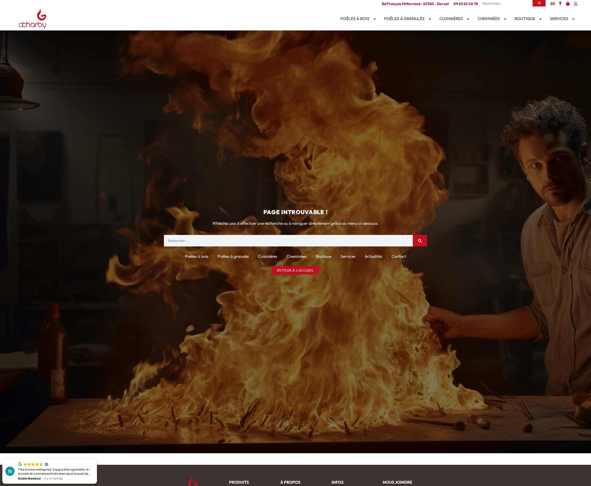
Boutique (323, 256)
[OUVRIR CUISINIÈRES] (467, 19)
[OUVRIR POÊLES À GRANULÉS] (429, 19)
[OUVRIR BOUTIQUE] (540, 19)
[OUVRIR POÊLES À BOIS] (374, 19)
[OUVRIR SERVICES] (573, 19)
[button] (96, 459)
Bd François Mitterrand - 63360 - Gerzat (415, 3)
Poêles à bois (196, 256)
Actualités (373, 256)
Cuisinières (267, 256)
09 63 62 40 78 (465, 3)
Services (348, 256)
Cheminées (296, 256)
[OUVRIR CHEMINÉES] (504, 19)
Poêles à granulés (233, 256)
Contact (399, 256)
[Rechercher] (539, 3)
